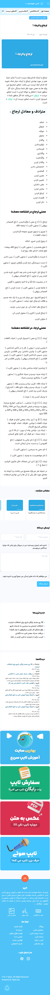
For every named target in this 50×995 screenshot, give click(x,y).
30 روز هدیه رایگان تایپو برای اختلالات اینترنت (25, 622)
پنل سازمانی (38, 943)
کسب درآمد (38, 940)
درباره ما (19, 930)
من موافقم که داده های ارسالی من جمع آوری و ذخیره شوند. (24, 576)
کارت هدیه (18, 926)
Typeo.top (16, 979)
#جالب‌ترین (23, 11)
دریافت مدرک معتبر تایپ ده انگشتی (29, 633)
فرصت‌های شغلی (15, 933)
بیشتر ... (38, 903)
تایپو (41, 34)
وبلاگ (41, 926)
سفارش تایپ (38, 930)
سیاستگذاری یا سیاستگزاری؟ (36, 513)
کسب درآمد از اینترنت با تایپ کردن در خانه (27, 637)
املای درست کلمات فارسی (38, 18)
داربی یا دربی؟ (14, 513)
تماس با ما (18, 936)
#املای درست (11, 11)
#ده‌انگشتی (34, 11)
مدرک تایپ (39, 936)
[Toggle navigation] (47, 4)
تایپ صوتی (25, 915)
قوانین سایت (17, 940)
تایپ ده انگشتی (38, 915)
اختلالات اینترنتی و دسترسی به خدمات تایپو (26, 626)
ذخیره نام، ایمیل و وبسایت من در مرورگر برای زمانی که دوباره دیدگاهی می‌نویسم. (25, 547)
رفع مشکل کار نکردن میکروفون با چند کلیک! (26, 629)
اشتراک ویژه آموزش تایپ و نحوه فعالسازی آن (22, 696)
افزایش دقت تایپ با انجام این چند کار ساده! (23, 684)
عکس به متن (12, 915)
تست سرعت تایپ (36, 933)
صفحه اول (45, 11)
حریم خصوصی (16, 943)
